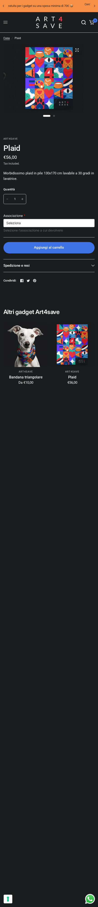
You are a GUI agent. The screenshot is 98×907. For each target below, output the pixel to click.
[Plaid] (72, 344)
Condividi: (9, 280)
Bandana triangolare (26, 377)
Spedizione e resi (16, 265)
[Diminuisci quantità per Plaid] (7, 199)
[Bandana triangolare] (25, 344)
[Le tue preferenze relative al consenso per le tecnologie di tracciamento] (8, 899)
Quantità (9, 189)
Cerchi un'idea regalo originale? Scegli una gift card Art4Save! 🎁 (50, 6)
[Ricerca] (84, 22)
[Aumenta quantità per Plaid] (22, 199)
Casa (6, 38)
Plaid (72, 377)
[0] (91, 22)
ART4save (72, 371)
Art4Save (26, 371)
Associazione (14, 216)
